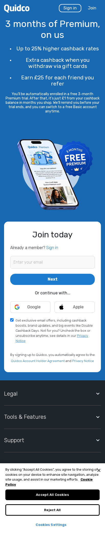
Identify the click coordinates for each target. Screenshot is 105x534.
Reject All (52, 510)
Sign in (70, 8)
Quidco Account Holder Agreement (38, 361)
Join (92, 8)
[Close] (98, 470)
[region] (52, 498)
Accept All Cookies (52, 495)
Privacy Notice (83, 361)
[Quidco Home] (17, 8)
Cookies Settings (51, 525)
